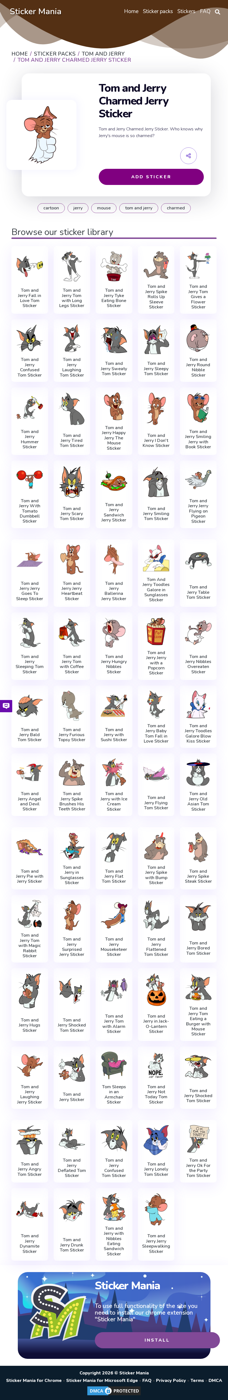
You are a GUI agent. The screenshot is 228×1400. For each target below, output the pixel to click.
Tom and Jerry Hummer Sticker (30, 439)
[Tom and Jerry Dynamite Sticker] (30, 1209)
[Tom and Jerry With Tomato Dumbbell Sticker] (30, 479)
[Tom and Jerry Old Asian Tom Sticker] (198, 772)
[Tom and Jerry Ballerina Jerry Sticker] (114, 559)
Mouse (104, 208)
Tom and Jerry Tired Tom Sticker (72, 440)
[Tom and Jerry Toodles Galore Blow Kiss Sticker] (198, 704)
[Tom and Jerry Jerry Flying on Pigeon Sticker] (198, 479)
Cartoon (51, 208)
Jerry (78, 208)
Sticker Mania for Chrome (34, 1380)
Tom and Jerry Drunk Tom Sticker (72, 1245)
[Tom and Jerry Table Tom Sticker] (198, 560)
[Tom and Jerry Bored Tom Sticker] (198, 916)
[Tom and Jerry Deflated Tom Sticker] (72, 1139)
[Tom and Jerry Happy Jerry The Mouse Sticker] (114, 406)
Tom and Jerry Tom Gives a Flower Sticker (198, 297)
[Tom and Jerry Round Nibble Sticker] (198, 338)
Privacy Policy (171, 1380)
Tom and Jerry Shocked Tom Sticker (72, 1025)
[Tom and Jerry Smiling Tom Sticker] (156, 482)
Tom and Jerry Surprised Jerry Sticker (72, 947)
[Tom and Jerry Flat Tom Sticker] (114, 847)
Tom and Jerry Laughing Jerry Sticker (29, 1094)
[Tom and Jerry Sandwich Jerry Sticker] (114, 481)
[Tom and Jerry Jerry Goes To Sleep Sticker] (30, 559)
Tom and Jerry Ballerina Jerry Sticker (113, 591)
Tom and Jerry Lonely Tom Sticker (156, 1169)
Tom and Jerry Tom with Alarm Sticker (113, 1024)
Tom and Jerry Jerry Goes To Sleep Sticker (29, 591)
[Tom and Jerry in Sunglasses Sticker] (72, 846)
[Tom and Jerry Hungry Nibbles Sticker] (114, 633)
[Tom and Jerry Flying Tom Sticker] (156, 774)
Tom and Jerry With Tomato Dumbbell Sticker (29, 511)
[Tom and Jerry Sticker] (72, 1068)
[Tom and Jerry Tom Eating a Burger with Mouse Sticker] (198, 987)
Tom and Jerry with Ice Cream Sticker (114, 801)
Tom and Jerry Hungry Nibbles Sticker (114, 664)
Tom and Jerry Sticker (72, 1097)
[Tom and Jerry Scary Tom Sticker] (72, 482)
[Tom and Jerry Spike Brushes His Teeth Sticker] (72, 772)
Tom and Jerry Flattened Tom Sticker (156, 947)
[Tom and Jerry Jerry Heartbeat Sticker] (72, 559)
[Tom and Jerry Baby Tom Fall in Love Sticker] (156, 704)
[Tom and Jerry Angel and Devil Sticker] (30, 772)
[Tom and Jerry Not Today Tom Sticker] (156, 1065)
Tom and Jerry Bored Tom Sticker (198, 948)
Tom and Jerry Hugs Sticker (29, 1025)
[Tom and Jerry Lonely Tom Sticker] (156, 1140)
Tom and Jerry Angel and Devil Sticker (29, 801)
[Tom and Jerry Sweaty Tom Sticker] (114, 339)
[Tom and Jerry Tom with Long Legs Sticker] (72, 266)
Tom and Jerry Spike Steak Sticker (198, 876)
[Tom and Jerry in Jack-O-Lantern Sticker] (156, 989)
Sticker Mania (35, 11)
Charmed (176, 208)
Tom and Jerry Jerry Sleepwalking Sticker (156, 1243)
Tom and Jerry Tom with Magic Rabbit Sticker (29, 945)
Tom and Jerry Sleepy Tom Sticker (156, 368)
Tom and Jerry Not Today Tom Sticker (156, 1094)
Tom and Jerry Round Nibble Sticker (198, 367)
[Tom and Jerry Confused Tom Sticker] (30, 338)
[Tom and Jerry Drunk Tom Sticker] (72, 1211)
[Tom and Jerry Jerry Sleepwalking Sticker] (156, 1209)
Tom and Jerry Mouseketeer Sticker (114, 947)
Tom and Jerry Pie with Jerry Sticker (29, 876)
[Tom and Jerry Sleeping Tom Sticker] (30, 633)
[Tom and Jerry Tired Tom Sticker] (72, 409)
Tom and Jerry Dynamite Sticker (29, 1243)
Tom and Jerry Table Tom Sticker (198, 592)
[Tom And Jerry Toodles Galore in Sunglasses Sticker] (156, 558)
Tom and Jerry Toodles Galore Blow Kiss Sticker (198, 733)
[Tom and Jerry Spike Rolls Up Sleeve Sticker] (156, 265)
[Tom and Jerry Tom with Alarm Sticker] (114, 989)
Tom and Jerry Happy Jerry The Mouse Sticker (114, 438)
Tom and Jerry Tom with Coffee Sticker (72, 664)
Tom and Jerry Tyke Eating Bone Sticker (113, 298)
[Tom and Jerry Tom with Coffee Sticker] (72, 633)
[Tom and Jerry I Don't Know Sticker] (156, 409)
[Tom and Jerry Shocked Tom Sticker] (72, 991)
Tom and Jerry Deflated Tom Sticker (72, 1168)
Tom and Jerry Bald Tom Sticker (30, 735)
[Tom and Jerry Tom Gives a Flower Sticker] (198, 265)
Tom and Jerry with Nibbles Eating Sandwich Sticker (114, 1241)
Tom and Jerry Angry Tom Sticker (30, 1169)
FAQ (147, 1380)
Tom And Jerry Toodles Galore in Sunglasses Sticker (156, 590)
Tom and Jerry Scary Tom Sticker (72, 513)
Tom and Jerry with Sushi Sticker (114, 735)
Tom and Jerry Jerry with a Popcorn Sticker (156, 663)
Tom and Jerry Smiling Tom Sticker (156, 513)
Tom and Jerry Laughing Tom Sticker (72, 367)
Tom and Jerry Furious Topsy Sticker (71, 735)
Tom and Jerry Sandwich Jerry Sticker (113, 512)
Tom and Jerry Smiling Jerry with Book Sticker (198, 439)
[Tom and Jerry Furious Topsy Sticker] (72, 706)
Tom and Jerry (138, 208)
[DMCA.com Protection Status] (114, 1395)
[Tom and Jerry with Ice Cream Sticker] (114, 772)
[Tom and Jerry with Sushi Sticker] (114, 706)
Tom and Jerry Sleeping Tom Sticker (30, 664)
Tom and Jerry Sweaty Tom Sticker (114, 368)
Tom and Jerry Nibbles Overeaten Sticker (198, 664)
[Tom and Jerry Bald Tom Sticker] (30, 706)
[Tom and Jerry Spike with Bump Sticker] (156, 846)
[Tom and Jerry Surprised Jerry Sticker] (72, 915)
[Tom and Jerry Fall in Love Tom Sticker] (30, 266)
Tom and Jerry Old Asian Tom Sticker (198, 801)
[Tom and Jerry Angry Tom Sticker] (30, 1140)
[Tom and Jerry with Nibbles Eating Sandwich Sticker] (114, 1207)
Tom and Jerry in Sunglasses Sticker (72, 875)
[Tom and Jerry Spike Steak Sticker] (198, 847)
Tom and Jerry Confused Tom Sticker (30, 367)
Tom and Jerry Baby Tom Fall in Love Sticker (156, 733)
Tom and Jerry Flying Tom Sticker (156, 802)
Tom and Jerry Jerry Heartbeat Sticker (71, 591)
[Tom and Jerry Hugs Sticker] (30, 991)
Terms (197, 1380)
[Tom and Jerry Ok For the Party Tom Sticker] (198, 1139)
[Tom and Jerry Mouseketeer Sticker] (114, 915)
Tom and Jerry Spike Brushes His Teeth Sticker (71, 801)
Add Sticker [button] (151, 177)
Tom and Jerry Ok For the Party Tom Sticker (198, 1168)
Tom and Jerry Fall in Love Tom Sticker (29, 298)
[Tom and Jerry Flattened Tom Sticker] (156, 915)
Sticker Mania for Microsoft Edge (102, 1380)
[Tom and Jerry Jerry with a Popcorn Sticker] (156, 631)
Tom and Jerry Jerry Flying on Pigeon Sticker (198, 511)
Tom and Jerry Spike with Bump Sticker (156, 875)
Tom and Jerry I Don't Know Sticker (156, 440)
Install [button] (157, 1340)
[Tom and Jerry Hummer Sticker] (30, 408)
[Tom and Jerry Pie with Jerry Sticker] (30, 847)
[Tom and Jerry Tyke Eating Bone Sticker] (114, 266)
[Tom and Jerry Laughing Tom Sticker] (72, 338)
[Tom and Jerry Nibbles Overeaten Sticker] (198, 633)
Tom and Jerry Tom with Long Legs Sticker (71, 298)
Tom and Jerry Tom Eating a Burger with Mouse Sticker (198, 1021)
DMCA (215, 1380)
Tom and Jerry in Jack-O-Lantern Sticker (156, 1024)
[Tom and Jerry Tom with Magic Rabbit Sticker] (30, 914)
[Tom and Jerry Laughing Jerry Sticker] (30, 1065)
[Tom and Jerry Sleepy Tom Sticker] (156, 339)
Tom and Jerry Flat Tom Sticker (114, 876)
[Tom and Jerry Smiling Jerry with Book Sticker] (198, 408)
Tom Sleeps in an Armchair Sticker (114, 1094)
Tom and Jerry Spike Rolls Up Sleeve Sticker (156, 297)
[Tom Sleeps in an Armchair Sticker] (114, 1065)
